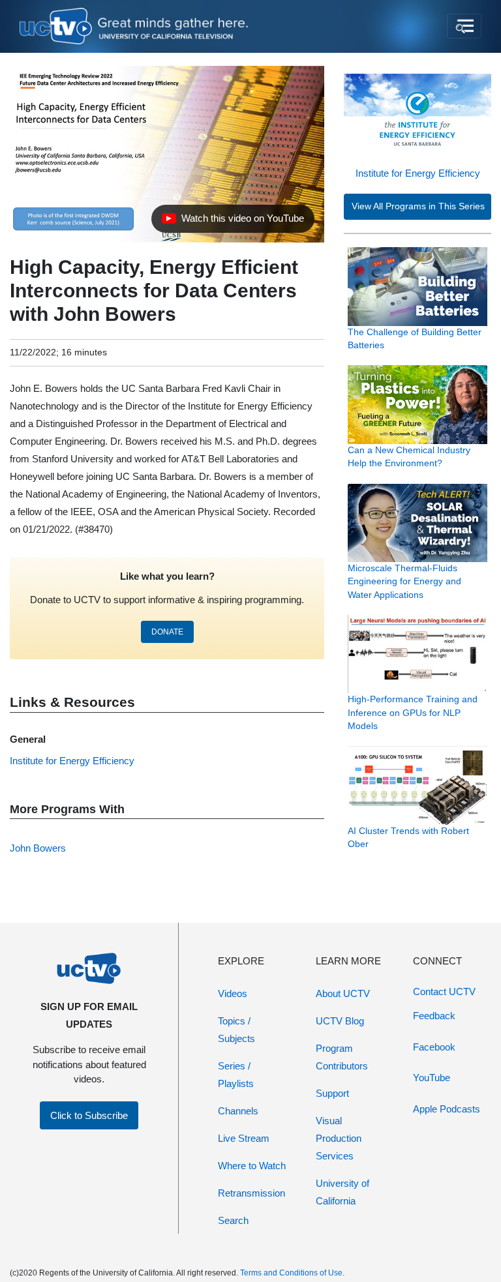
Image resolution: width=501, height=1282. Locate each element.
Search (233, 1220)
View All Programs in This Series (418, 206)
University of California (342, 1192)
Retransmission (251, 1193)
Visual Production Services (338, 1138)
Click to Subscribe (89, 1115)
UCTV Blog (340, 1020)
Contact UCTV (444, 991)
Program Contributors (342, 1057)
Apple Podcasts (446, 1108)
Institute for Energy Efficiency (418, 173)
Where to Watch (252, 1165)
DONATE (167, 631)
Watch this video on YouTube (232, 222)
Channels (238, 1110)
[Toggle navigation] (464, 26)
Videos (232, 993)
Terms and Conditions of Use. (292, 1272)
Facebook (434, 1046)
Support (332, 1093)
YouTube (431, 1077)
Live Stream (243, 1138)
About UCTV (343, 993)
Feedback (434, 1015)
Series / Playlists (236, 1074)
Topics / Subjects (236, 1029)
